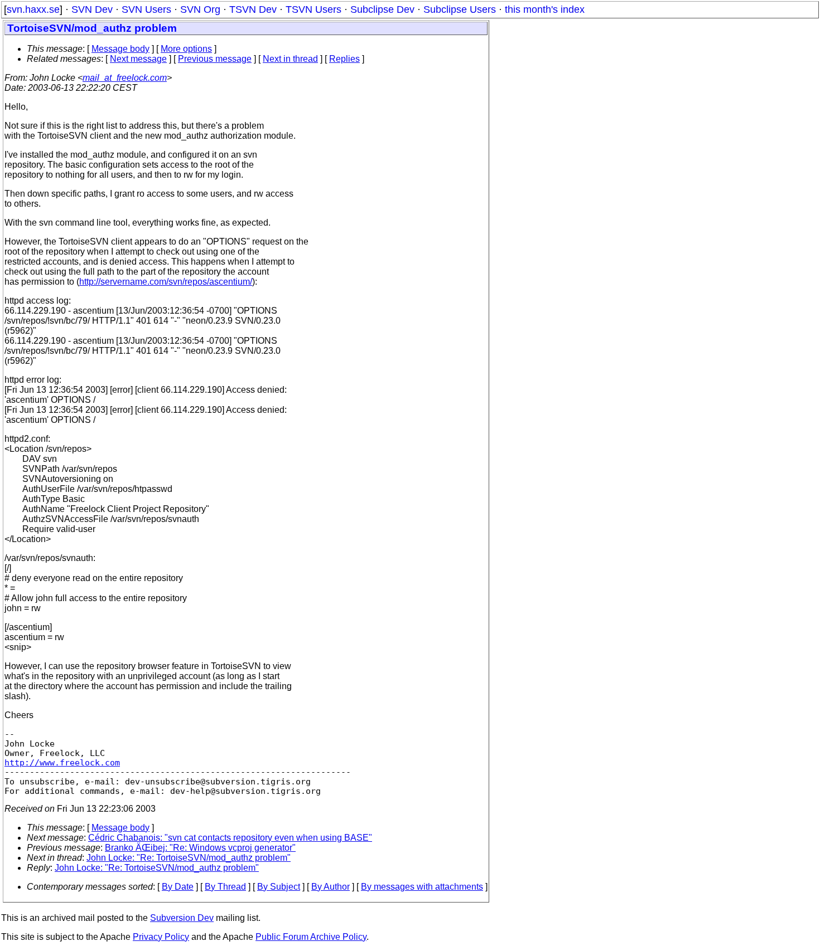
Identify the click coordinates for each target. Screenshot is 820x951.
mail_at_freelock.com (125, 77)
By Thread (225, 886)
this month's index (545, 9)
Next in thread (290, 59)
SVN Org (200, 9)
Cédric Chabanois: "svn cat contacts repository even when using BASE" (230, 837)
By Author (330, 886)
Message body (120, 48)
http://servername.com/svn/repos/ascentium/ (165, 281)
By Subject (278, 886)
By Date (178, 886)
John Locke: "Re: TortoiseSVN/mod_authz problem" (188, 857)
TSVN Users (313, 9)
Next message (138, 59)
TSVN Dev (253, 9)
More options (186, 48)
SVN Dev (92, 9)
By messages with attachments (422, 886)
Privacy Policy (161, 937)
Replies (344, 59)
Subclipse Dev (382, 9)
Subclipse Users (459, 9)
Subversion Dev (182, 918)
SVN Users (146, 9)
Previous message (215, 59)
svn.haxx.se (33, 9)
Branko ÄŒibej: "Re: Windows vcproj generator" (200, 847)
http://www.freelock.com (62, 762)
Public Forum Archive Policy (310, 937)
